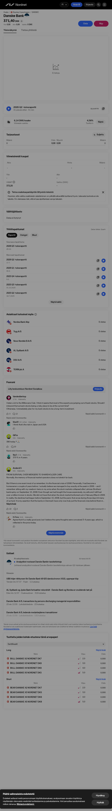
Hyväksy (100, 795)
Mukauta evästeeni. (25, 804)
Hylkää (100, 802)
